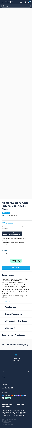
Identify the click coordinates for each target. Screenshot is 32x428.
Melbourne (9, 419)
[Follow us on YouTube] (12, 387)
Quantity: (5, 250)
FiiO (3, 216)
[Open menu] (2, 2)
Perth (5, 423)
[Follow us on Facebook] (3, 387)
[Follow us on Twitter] (6, 387)
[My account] (26, 2)
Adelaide (7, 424)
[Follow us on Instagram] (9, 387)
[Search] (3, 6)
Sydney (6, 421)
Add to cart (16, 267)
